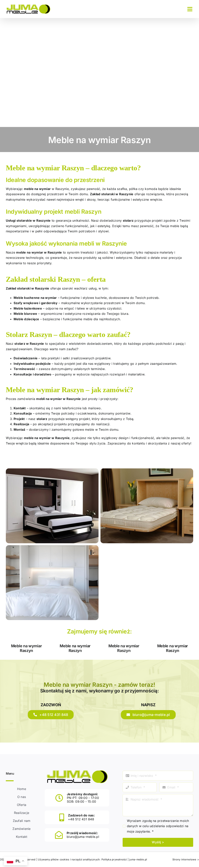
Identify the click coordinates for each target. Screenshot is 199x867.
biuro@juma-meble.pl (83, 837)
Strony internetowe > (185, 859)
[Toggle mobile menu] (190, 9)
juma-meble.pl (138, 859)
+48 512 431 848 (81, 819)
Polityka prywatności (114, 859)
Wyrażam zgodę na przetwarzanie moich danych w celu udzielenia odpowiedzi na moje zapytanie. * (158, 826)
